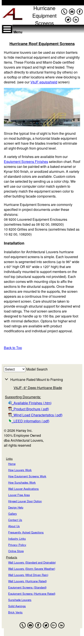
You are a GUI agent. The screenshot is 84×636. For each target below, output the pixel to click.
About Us (14, 526)
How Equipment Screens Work (27, 476)
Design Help (15, 507)
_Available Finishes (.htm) (31, 402)
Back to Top (13, 347)
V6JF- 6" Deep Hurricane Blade (38, 387)
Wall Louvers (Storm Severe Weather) (31, 569)
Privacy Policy (17, 545)
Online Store (16, 551)
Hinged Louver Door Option (25, 501)
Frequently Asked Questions (26, 532)
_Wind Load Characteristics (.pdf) (37, 414)
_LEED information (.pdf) (30, 420)
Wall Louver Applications (23, 489)
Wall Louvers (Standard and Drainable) (32, 562)
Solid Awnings (17, 606)
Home (12, 464)
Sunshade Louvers (19, 600)
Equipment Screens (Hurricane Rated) (31, 594)
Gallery (12, 514)
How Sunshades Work (22, 482)
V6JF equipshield (43, 82)
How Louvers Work (20, 470)
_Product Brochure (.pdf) (30, 408)
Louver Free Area (19, 495)
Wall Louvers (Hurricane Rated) (27, 581)
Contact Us (15, 520)
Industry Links (17, 538)
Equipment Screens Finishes (26, 161)
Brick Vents (15, 612)
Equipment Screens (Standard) (27, 587)
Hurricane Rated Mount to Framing (36, 379)
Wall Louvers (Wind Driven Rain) (28, 575)
